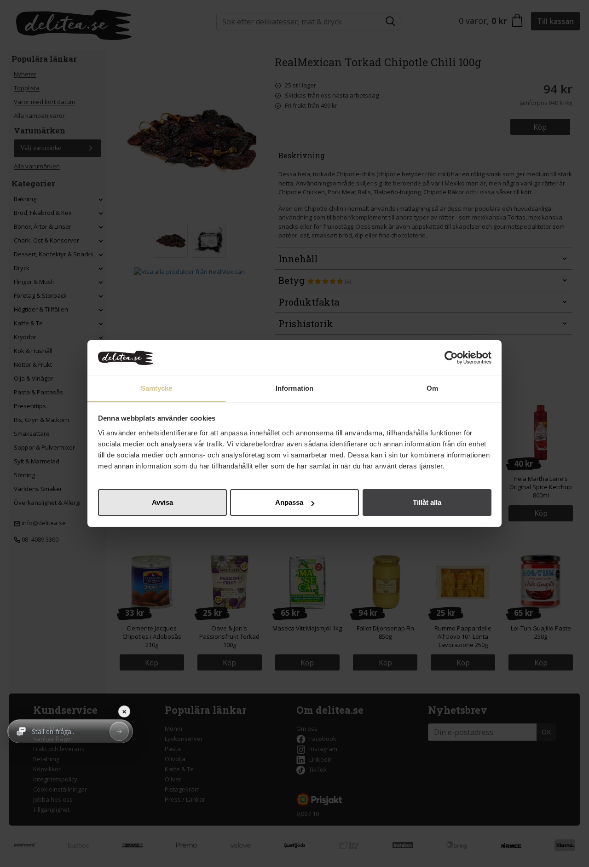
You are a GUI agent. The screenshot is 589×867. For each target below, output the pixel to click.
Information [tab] (294, 388)
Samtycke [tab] (157, 388)
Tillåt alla (427, 502)
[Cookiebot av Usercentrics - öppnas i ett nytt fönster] (451, 358)
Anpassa (289, 502)
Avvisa (162, 502)
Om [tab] (432, 388)
